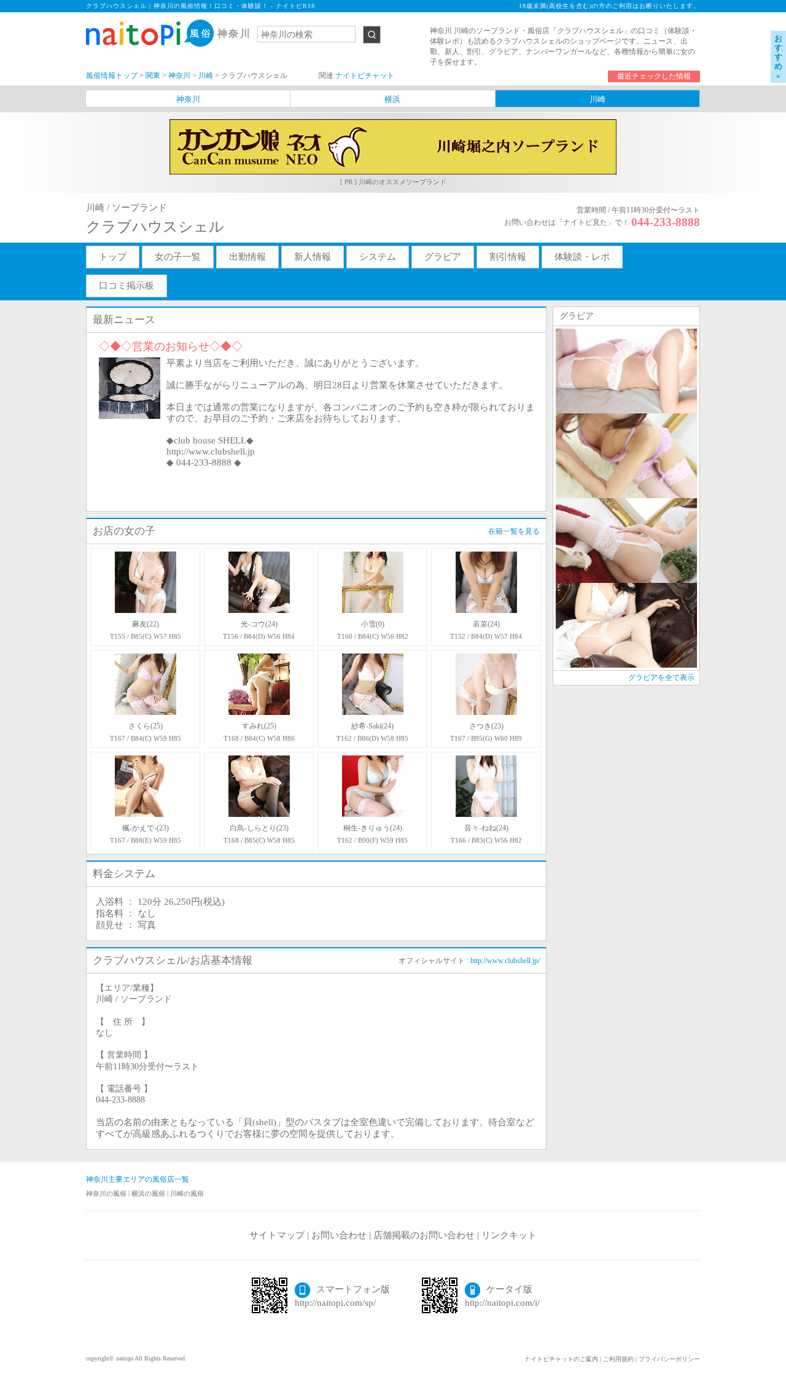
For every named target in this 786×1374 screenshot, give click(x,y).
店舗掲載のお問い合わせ (424, 1235)
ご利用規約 (618, 1359)
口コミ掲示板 (126, 286)
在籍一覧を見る (514, 531)
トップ (112, 257)
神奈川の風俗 (107, 1193)
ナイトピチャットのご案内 (561, 1359)
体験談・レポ (582, 257)
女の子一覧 (178, 257)
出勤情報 (247, 257)
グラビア (442, 257)
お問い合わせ (339, 1235)
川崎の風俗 (187, 1193)
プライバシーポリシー (669, 1359)
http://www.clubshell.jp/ (505, 960)
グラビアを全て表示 (661, 677)
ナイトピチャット (364, 75)
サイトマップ (277, 1235)
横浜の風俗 (149, 1193)
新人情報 (312, 257)
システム (377, 257)
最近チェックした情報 (654, 76)
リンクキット (509, 1235)
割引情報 (507, 257)
